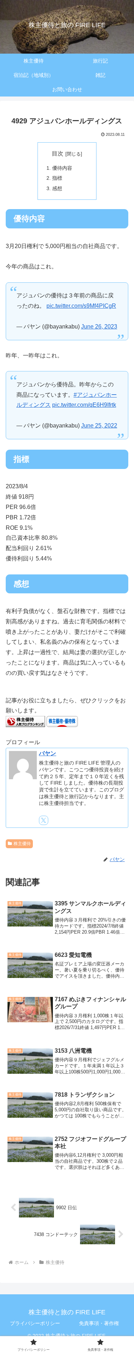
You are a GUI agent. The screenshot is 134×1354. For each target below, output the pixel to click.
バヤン (47, 753)
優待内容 (62, 168)
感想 (57, 188)
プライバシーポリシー (35, 1323)
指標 (57, 178)
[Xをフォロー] (43, 820)
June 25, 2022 (99, 425)
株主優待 (22, 843)
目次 (57, 153)
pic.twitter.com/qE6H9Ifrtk (84, 405)
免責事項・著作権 (99, 1323)
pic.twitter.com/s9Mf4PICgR (81, 306)
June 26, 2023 (99, 326)
